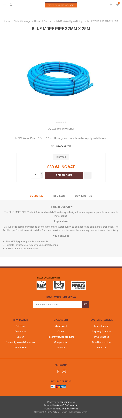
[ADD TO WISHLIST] (88, 175)
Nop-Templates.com (67, 408)
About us (101, 347)
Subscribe (85, 304)
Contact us (20, 331)
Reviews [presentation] (59, 196)
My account (61, 326)
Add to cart (64, 175)
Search (20, 336)
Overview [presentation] (36, 196)
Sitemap (20, 326)
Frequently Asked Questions (20, 342)
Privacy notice (101, 336)
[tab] (36, 196)
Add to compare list (63, 129)
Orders (61, 331)
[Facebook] (58, 371)
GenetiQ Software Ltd (67, 405)
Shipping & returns (101, 331)
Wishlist (61, 347)
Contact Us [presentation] (83, 196)
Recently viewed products (61, 336)
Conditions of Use (101, 342)
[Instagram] (64, 371)
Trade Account (101, 326)
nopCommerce (67, 402)
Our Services (20, 347)
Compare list (61, 342)
